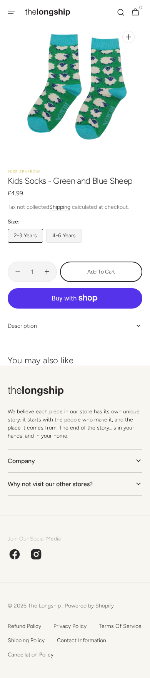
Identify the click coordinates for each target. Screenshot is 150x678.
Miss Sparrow (24, 171)
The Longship (45, 605)
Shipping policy (26, 640)
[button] (11, 12)
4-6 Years (67, 237)
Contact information (81, 640)
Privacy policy (70, 626)
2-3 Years (28, 237)
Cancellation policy (30, 654)
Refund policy (24, 626)
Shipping (59, 207)
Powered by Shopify (89, 605)
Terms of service (120, 626)
